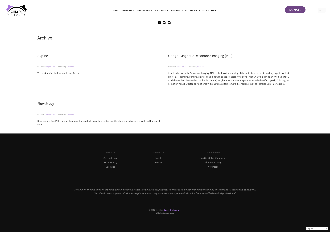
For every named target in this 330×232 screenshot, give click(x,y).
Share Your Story (213, 162)
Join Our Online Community (213, 158)
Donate (158, 158)
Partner (158, 162)
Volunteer (213, 166)
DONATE (295, 10)
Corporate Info (110, 158)
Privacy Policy (110, 162)
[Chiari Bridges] (16, 10)
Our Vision (111, 166)
